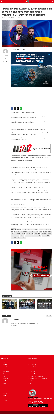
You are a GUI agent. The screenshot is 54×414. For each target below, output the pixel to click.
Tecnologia (5, 373)
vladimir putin (28, 235)
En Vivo (31, 369)
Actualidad (5, 364)
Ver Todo (49, 315)
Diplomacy (41, 229)
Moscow (45, 231)
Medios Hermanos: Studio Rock (36, 380)
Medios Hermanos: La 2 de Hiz (36, 376)
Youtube (4, 395)
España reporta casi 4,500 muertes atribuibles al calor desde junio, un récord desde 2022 (44, 302)
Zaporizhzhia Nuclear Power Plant (18, 237)
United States (37, 233)
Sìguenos (32, 383)
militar (40, 231)
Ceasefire (19, 229)
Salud (4, 376)
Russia (12, 233)
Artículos (5, 380)
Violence (22, 235)
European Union (24, 231)
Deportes (5, 369)
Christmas (24, 229)
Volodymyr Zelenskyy (36, 235)
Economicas (5, 378)
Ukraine (23, 233)
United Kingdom (29, 233)
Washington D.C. (45, 235)
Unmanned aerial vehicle (46, 233)
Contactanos (32, 371)
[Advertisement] (31, 96)
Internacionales (5, 6)
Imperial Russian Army (33, 231)
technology (18, 233)
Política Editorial (33, 366)
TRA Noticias (14, 17)
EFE (12, 231)
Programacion (6, 362)
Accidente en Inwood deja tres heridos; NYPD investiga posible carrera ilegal (27, 303)
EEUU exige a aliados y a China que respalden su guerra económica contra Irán (10, 303)
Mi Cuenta (32, 362)
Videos (4, 383)
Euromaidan (16, 231)
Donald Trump (48, 229)
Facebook (5, 393)
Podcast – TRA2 (33, 373)
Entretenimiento (6, 371)
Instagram (5, 400)
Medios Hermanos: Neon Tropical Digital (38, 378)
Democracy (30, 229)
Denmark (36, 229)
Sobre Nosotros (33, 364)
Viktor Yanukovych (15, 235)
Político (49, 231)
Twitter (4, 398)
